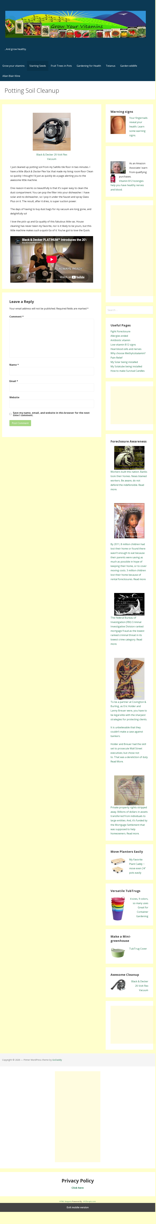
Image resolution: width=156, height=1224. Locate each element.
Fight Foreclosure (120, 331)
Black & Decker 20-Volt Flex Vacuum (139, 986)
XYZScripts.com (89, 1201)
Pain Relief (116, 357)
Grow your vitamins (13, 65)
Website (14, 397)
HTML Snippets (65, 1201)
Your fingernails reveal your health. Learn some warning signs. (138, 126)
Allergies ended (119, 335)
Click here (78, 1187)
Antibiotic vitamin (120, 340)
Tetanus (110, 65)
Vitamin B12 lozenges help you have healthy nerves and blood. (127, 185)
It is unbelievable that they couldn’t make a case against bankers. (127, 732)
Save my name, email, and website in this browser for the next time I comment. (51, 414)
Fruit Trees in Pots (61, 65)
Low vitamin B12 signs (123, 344)
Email (13, 381)
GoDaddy (57, 1059)
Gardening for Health (89, 65)
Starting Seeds (37, 65)
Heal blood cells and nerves (126, 349)
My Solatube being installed (126, 366)
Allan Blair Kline (11, 76)
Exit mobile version (78, 1207)
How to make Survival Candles (128, 370)
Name (14, 364)
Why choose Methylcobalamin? (128, 353)
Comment (16, 316)
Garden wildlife (128, 65)
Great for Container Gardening (142, 912)
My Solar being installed (124, 362)
